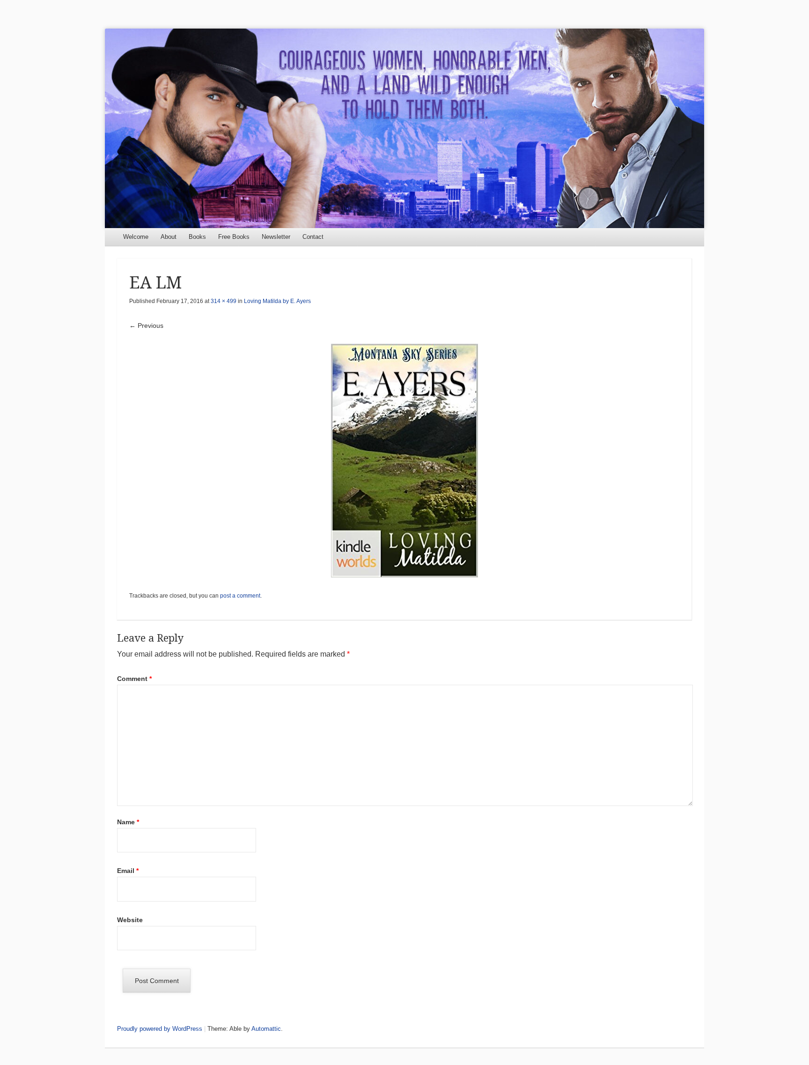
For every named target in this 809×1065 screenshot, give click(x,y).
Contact (313, 236)
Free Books (234, 236)
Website (130, 920)
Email (128, 870)
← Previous (146, 325)
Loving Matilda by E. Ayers (277, 301)
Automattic (266, 1028)
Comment (134, 678)
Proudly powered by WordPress (159, 1028)
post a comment (240, 595)
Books (197, 236)
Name (128, 822)
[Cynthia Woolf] (404, 128)
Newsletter (276, 236)
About (169, 236)
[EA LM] (404, 460)
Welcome (135, 236)
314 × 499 (223, 301)
